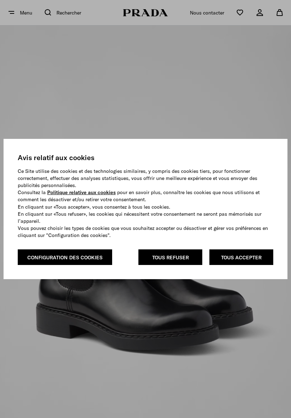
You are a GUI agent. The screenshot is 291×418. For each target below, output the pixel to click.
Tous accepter (241, 257)
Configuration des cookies (65, 257)
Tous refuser (170, 257)
